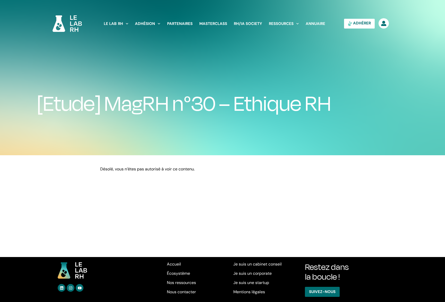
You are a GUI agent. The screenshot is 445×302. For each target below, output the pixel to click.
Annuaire (315, 23)
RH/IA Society (248, 23)
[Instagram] (70, 288)
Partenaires (180, 23)
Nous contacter (181, 292)
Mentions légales (249, 292)
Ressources (281, 23)
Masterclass (213, 23)
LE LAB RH (113, 23)
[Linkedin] (61, 288)
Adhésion (145, 23)
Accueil (174, 264)
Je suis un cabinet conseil (257, 264)
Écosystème (178, 273)
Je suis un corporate (252, 273)
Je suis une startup (251, 282)
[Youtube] (79, 288)
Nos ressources (181, 282)
